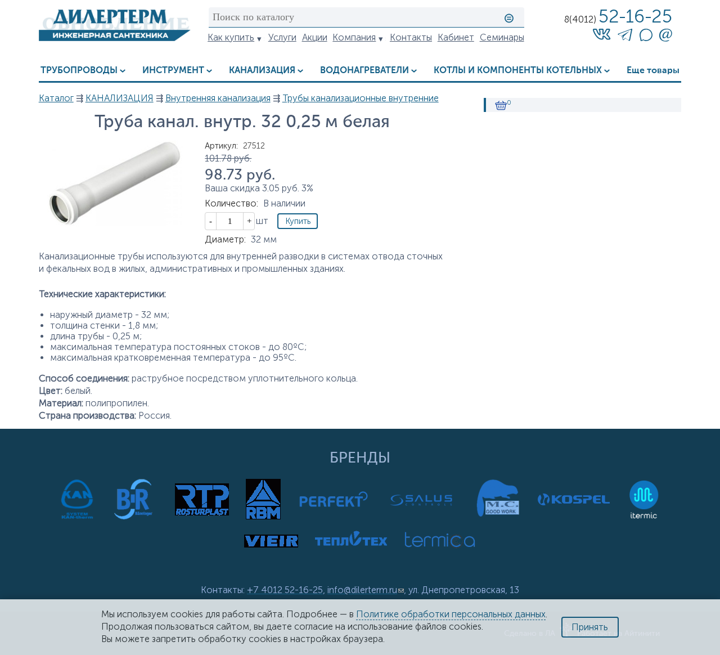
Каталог (56, 98)
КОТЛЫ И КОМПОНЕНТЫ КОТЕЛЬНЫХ (518, 70)
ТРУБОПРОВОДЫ (79, 70)
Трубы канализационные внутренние (360, 98)
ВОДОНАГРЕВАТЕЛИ (364, 70)
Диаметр (225, 239)
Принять (590, 627)
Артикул (221, 146)
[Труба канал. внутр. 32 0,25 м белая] (114, 223)
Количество (231, 203)
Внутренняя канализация (218, 98)
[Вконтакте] (601, 34)
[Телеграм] (625, 37)
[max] (646, 38)
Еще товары (653, 70)
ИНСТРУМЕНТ (173, 70)
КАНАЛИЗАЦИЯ (262, 70)
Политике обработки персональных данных (451, 614)
